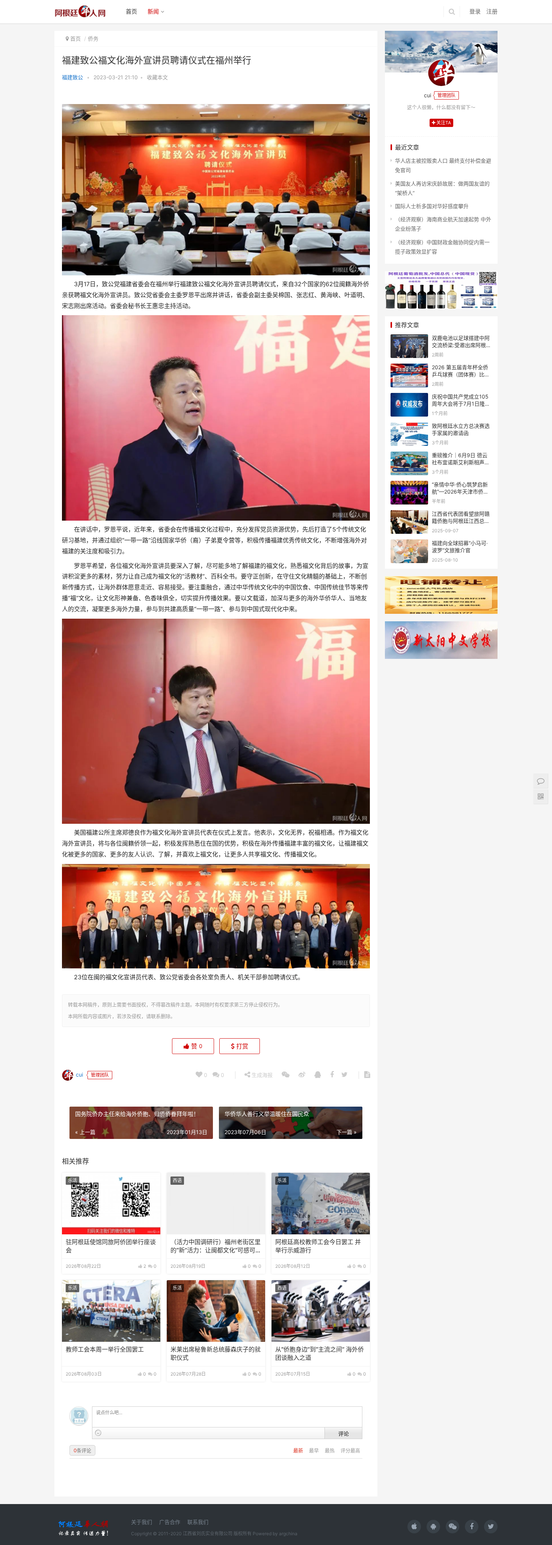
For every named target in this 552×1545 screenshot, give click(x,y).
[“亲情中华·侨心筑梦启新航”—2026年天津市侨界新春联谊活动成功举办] (409, 485)
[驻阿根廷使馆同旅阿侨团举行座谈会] (111, 1203)
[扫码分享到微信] (285, 1075)
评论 (343, 1433)
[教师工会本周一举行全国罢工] (111, 1311)
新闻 (153, 11)
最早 (314, 1450)
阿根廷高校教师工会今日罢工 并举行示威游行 (318, 1246)
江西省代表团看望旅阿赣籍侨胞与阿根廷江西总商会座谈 (461, 521)
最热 (330, 1450)
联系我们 (197, 1522)
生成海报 (261, 1075)
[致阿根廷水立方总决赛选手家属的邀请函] (409, 427)
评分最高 (350, 1450)
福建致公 (72, 77)
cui (78, 1074)
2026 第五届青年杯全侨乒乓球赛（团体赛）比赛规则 (461, 374)
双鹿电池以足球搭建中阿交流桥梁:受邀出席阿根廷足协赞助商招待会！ (461, 345)
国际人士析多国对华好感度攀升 (432, 206)
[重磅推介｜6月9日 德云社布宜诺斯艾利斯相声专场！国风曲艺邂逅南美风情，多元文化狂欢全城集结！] (409, 456)
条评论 (82, 1450)
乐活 (72, 1180)
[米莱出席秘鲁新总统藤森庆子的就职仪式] (216, 1311)
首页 (131, 11)
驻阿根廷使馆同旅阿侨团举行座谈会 (111, 1246)
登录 (475, 11)
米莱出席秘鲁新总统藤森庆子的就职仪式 (215, 1353)
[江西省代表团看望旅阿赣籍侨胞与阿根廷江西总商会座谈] (409, 515)
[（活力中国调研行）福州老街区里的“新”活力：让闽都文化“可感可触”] (216, 1203)
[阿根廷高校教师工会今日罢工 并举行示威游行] (320, 1203)
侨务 (93, 38)
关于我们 (141, 1522)
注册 (492, 11)
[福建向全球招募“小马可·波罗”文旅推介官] (409, 544)
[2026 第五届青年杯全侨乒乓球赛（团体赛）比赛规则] (409, 368)
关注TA (443, 122)
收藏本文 (157, 77)
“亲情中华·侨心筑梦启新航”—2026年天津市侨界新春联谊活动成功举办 (460, 491)
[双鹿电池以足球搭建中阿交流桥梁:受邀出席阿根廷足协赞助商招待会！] (409, 339)
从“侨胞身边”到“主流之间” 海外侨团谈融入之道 (319, 1353)
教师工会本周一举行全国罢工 (105, 1349)
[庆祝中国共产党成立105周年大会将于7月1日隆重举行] (409, 397)
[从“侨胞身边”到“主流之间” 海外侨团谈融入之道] (320, 1311)
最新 (299, 1450)
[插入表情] (98, 1432)
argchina (288, 1533)
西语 (177, 1180)
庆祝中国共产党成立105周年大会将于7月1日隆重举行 (461, 403)
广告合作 (169, 1522)
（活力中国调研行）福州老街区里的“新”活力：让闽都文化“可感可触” (215, 1246)
